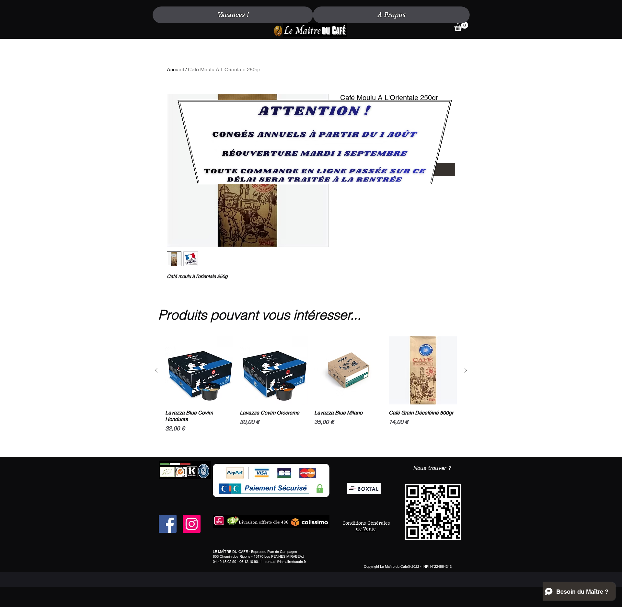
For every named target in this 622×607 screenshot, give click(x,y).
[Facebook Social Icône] (168, 524)
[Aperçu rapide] (199, 370)
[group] (311, 394)
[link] (461, 26)
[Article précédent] (156, 370)
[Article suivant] (466, 370)
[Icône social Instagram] (192, 524)
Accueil (175, 69)
